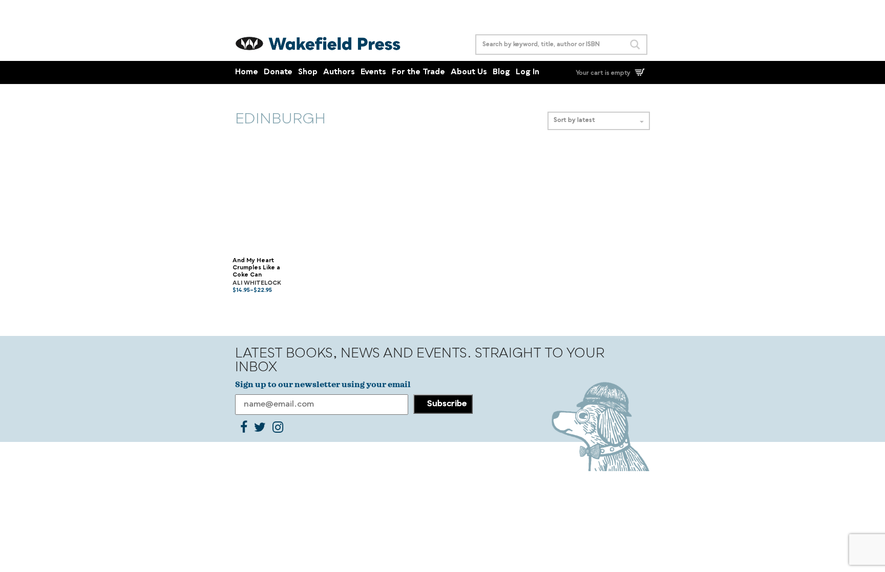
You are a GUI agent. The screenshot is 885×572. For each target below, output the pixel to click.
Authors (339, 72)
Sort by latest (574, 120)
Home (246, 72)
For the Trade (418, 72)
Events (373, 72)
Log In (527, 72)
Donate (278, 72)
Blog (501, 72)
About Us (469, 72)
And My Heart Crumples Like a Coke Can (256, 268)
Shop (308, 72)
